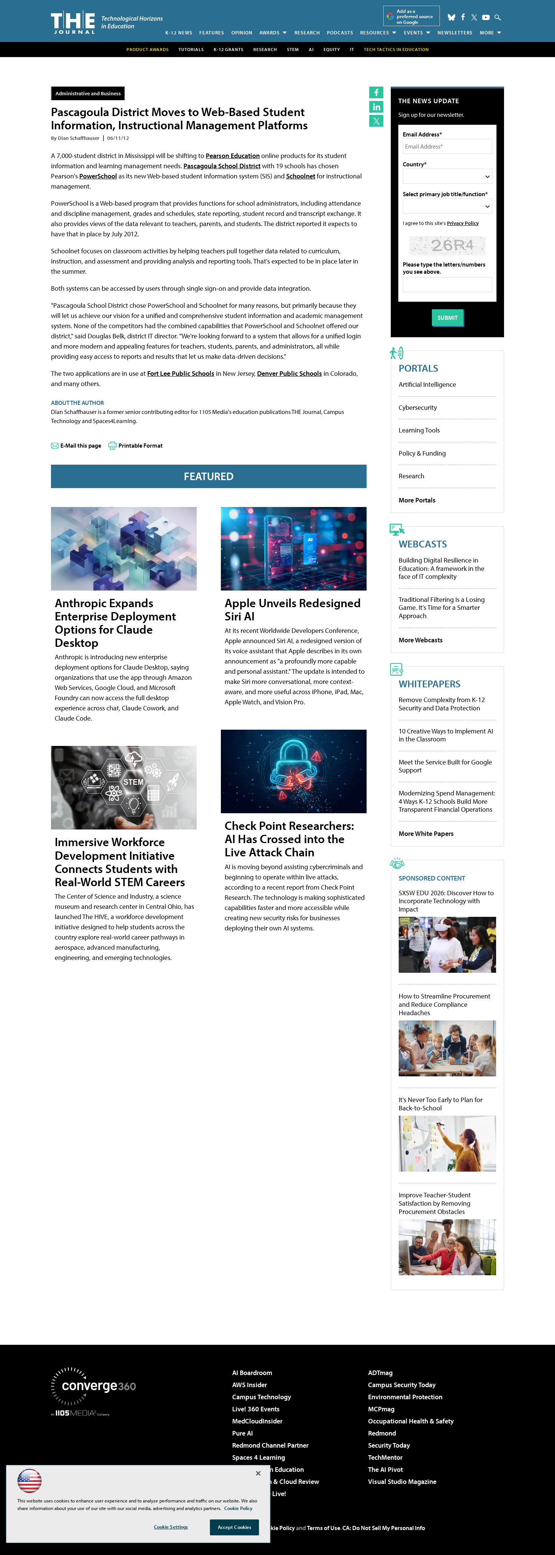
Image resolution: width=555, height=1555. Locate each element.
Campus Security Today (402, 1384)
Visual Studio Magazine (402, 1481)
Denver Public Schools (289, 373)
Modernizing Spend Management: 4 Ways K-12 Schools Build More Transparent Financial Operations (447, 801)
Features (211, 32)
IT (352, 49)
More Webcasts (421, 640)
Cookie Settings (171, 1527)
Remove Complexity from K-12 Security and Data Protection (442, 703)
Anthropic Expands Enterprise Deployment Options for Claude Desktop (115, 622)
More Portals (417, 500)
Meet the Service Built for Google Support (445, 766)
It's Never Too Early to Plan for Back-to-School (441, 1104)
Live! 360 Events (256, 1409)
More (487, 32)
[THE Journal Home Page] (107, 22)
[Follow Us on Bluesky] (451, 17)
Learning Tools (419, 430)
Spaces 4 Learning (258, 1457)
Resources (374, 32)
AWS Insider (249, 1384)
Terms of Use (323, 1528)
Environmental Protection (405, 1396)
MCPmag (381, 1409)
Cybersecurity (418, 407)
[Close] (258, 1473)
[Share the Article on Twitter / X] (376, 121)
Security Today (389, 1445)
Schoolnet (300, 176)
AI (311, 49)
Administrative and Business (88, 93)
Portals (418, 367)
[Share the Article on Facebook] (376, 92)
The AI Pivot (385, 1469)
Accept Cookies (234, 1527)
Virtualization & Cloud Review (275, 1481)
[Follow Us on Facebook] (463, 16)
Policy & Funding (422, 453)
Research (307, 32)
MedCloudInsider (257, 1421)
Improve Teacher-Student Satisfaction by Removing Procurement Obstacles (435, 1203)
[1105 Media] (96, 1455)
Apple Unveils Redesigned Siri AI (293, 609)
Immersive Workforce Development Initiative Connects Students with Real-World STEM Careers (120, 861)
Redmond (382, 1433)
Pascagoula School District (222, 165)
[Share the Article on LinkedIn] (376, 107)
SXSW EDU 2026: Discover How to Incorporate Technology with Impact (446, 901)
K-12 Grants (229, 49)
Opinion (242, 32)
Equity (332, 49)
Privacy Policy (463, 222)
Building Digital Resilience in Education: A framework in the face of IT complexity (441, 568)
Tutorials (191, 49)
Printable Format (141, 445)
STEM (293, 49)
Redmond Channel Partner (270, 1445)
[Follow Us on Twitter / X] (474, 17)
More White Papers (426, 833)
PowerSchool (98, 176)
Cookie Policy (278, 1528)
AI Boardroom (252, 1372)
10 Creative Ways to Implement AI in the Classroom (446, 735)
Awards (269, 32)
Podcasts (340, 32)
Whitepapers (430, 683)
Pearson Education (233, 155)
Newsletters (455, 32)
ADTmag (380, 1372)
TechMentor (385, 1457)
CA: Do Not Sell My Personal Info (383, 1528)
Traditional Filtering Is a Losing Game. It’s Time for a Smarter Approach (442, 607)
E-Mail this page (80, 445)
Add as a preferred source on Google (415, 16)
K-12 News (179, 32)
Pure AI (242, 1433)
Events (413, 32)
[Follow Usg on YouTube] (486, 17)
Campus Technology (261, 1396)
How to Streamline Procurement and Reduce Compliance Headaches (444, 1004)
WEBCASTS (423, 543)
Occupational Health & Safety (411, 1421)
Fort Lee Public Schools (180, 373)
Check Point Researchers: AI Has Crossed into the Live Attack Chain (289, 838)
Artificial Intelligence (427, 384)
